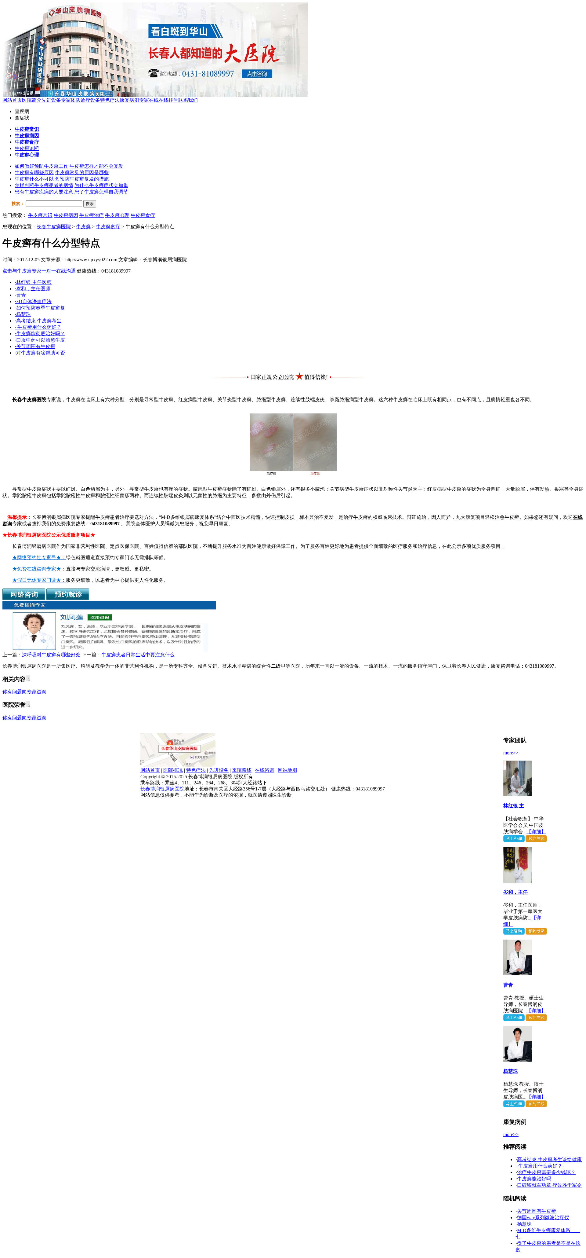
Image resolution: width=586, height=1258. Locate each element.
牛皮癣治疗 (91, 215)
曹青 (508, 985)
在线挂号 (168, 100)
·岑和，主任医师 (32, 288)
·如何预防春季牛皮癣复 (40, 307)
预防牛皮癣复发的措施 (84, 179)
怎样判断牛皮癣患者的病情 (44, 185)
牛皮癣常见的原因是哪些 (82, 172)
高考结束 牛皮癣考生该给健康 (549, 1159)
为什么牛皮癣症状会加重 (101, 185)
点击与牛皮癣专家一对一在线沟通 (39, 270)
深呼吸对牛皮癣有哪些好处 (51, 654)
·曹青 (20, 295)
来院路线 (241, 770)
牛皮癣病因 (66, 215)
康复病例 (129, 100)
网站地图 (287, 770)
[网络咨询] (23, 598)
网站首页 (12, 100)
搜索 (90, 203)
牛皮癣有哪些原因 (34, 172)
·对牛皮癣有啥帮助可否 (40, 352)
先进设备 (51, 100)
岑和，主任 (515, 892)
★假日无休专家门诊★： (39, 580)
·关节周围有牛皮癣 (35, 346)
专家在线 (149, 100)
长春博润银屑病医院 (162, 788)
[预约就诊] (67, 598)
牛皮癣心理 (117, 215)
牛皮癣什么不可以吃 (37, 179)
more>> (511, 752)
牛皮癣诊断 (27, 148)
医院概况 (173, 770)
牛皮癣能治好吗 (534, 1178)
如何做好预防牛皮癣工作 (41, 166)
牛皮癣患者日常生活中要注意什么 (138, 654)
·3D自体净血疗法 (33, 301)
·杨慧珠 (23, 314)
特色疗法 (110, 100)
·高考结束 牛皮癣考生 (38, 320)
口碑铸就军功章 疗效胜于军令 (549, 1185)
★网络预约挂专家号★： (39, 557)
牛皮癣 (83, 226)
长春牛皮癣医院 (54, 226)
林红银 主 (513, 805)
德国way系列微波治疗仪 (543, 1217)
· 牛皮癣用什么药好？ (38, 327)
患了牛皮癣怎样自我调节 (101, 191)
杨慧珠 (510, 1071)
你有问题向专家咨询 (24, 691)
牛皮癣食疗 (143, 215)
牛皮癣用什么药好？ (539, 1165)
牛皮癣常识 (40, 215)
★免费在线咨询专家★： (39, 568)
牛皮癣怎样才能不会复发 (96, 166)
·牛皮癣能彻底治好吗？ (40, 333)
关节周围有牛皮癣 (536, 1211)
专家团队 (71, 100)
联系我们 (188, 100)
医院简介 (32, 100)
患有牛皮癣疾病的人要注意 (44, 191)
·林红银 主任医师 (33, 282)
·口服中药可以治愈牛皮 (40, 340)
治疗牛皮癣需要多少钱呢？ (546, 1172)
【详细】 (536, 831)
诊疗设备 (90, 100)
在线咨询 (264, 770)
